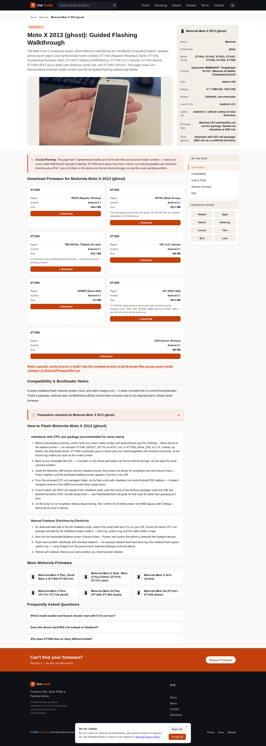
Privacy (210, 732)
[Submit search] (114, 5)
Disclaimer (176, 715)
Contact (219, 5)
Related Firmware (201, 186)
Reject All (177, 729)
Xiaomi (176, 5)
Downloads (197, 167)
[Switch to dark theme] (233, 5)
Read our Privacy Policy (147, 737)
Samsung (161, 5)
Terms (221, 732)
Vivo (225, 230)
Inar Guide (43, 732)
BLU (202, 238)
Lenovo (202, 230)
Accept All (177, 736)
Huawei (191, 5)
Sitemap (232, 732)
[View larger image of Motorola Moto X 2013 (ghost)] (100, 111)
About (173, 703)
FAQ (193, 193)
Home (145, 5)
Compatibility (198, 173)
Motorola (43, 17)
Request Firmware (220, 660)
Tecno (205, 5)
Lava (224, 238)
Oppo (225, 214)
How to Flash (198, 180)
